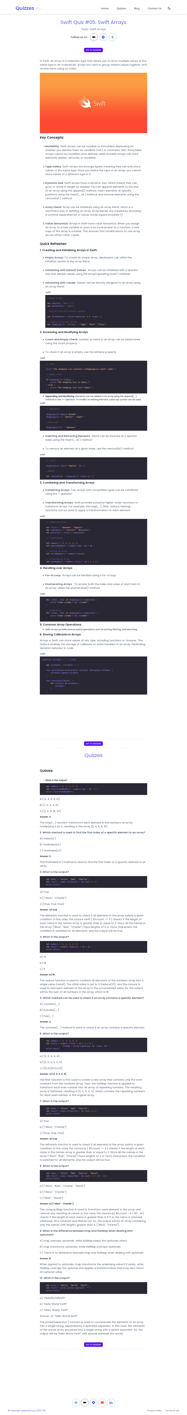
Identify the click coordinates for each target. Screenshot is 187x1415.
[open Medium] (94, 37)
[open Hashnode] (103, 37)
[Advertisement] (13, 55)
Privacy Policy (154, 1410)
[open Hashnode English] (112, 37)
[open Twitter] (76, 1402)
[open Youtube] (102, 1402)
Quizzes (121, 8)
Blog (136, 8)
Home (104, 8)
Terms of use (172, 1410)
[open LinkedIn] (111, 1402)
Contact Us (155, 8)
